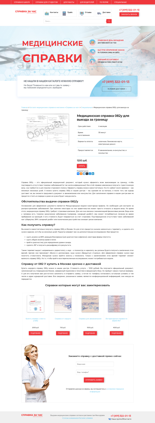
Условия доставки (116, 89)
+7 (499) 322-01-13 (115, 82)
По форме (104, 2)
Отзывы (88, 12)
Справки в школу (22, 2)
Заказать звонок (129, 14)
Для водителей (87, 2)
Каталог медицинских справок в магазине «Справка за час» (54, 107)
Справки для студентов (47, 2)
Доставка (106, 12)
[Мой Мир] (90, 173)
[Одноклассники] (81, 173)
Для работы (68, 2)
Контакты (54, 12)
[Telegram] (84, 173)
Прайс (70, 12)
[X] (87, 173)
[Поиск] (109, 21)
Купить (82, 166)
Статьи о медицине (70, 418)
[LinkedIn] (93, 173)
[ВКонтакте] (78, 173)
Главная (24, 107)
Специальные (120, 2)
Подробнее (35, 333)
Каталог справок (86, 418)
